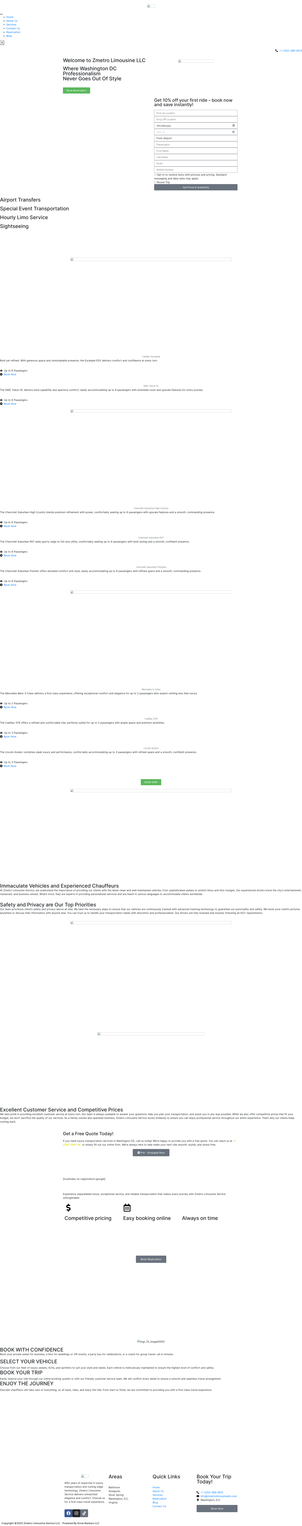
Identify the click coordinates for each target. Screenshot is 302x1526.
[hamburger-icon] (1, 14)
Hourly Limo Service (24, 217)
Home (9, 17)
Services (11, 24)
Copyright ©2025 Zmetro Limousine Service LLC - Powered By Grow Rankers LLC (50, 1523)
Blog (9, 35)
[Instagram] (76, 1513)
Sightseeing (14, 226)
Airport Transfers (20, 200)
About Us (11, 20)
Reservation (13, 32)
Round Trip (163, 182)
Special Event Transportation (34, 208)
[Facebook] (68, 1513)
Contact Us (13, 28)
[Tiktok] (84, 1513)
